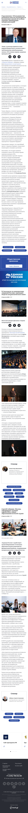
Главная (3, 6)
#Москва (9, 713)
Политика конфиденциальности (14, 798)
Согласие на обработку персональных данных (14, 800)
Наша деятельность (11, 6)
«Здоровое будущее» (7, 62)
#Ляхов (9, 493)
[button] (10, 751)
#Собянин (7, 717)
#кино (20, 496)
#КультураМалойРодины (14, 503)
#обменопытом (19, 717)
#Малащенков (9, 496)
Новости (19, 6)
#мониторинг (20, 247)
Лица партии (18, 763)
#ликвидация (7, 250)
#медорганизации (20, 250)
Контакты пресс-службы (7, 770)
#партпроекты (14, 500)
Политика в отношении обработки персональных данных (14, 799)
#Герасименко (8, 247)
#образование (14, 720)
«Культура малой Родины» (17, 332)
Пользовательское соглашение (14, 797)
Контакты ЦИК (18, 765)
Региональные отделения (6, 766)
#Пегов (19, 493)
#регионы (7, 490)
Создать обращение (14, 266)
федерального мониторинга (13, 64)
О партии (5, 763)
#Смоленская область (14, 486)
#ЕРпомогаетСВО (19, 490)
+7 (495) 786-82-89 (14, 776)
